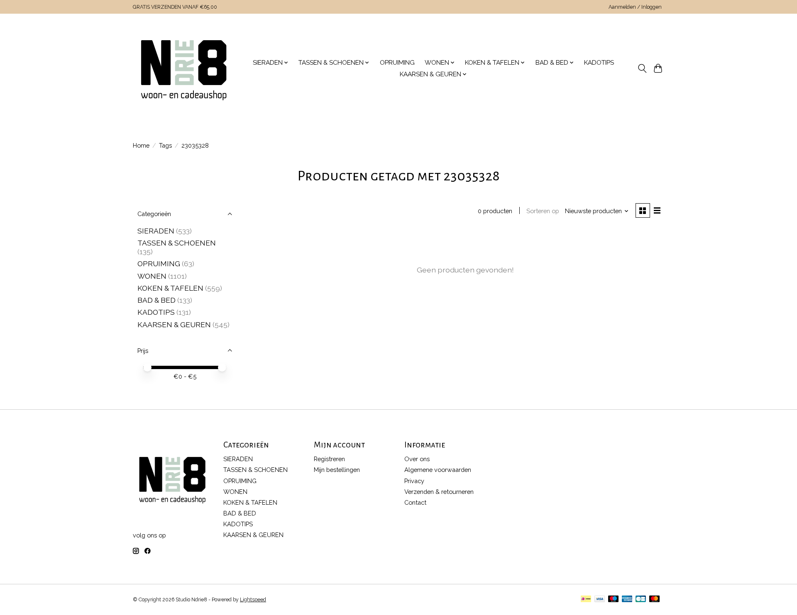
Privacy (414, 480)
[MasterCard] (654, 599)
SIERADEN (155, 230)
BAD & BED (156, 300)
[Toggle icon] (642, 68)
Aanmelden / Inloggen (635, 7)
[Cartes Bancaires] (641, 599)
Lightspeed (253, 600)
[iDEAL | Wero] (586, 599)
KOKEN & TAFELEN (170, 288)
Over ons (417, 458)
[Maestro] (613, 599)
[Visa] (599, 599)
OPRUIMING (397, 62)
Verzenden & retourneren (439, 491)
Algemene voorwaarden (437, 469)
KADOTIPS (599, 62)
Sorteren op (542, 210)
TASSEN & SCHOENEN (176, 242)
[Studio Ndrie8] (184, 68)
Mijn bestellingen (337, 469)
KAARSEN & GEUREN (174, 324)
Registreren (329, 458)
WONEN (151, 276)
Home (141, 145)
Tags (165, 145)
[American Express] (627, 599)
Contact (415, 502)
